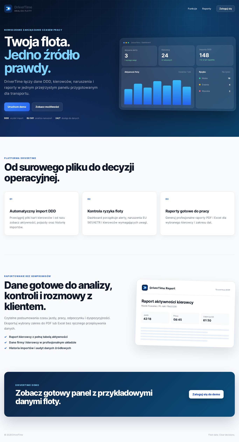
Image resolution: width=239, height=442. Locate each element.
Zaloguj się (225, 8)
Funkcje (192, 8)
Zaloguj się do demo (206, 394)
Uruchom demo (17, 106)
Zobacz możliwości (47, 106)
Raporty (206, 8)
